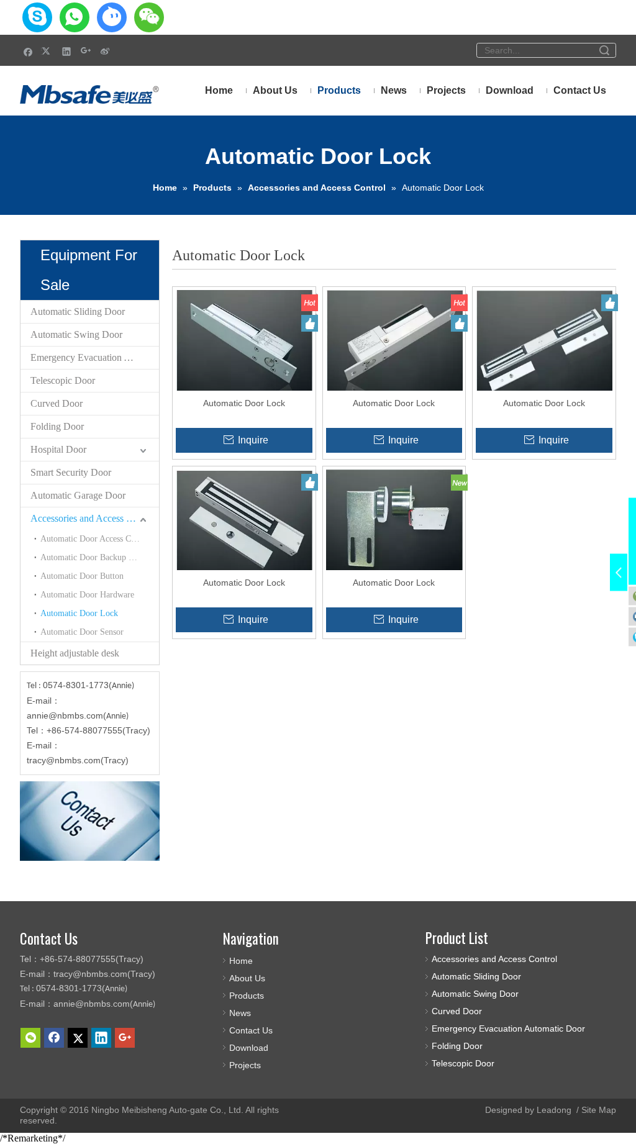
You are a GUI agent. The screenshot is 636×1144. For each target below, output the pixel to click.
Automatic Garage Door (77, 495)
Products (246, 996)
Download (248, 1048)
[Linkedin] (67, 51)
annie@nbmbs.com (65, 715)
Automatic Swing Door (76, 334)
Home (241, 961)
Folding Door (57, 426)
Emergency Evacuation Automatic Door (94, 357)
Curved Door (56, 403)
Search (604, 50)
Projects (245, 1065)
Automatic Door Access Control (96, 538)
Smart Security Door (70, 472)
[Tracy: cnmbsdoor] (112, 17)
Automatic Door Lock (79, 613)
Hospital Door (58, 449)
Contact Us (251, 1030)
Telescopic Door (62, 380)
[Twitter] (47, 51)
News (240, 1013)
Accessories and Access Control (93, 518)
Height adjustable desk (74, 653)
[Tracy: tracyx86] (37, 17)
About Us (247, 978)
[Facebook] (28, 51)
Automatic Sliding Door (77, 311)
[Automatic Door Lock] (244, 347)
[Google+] (86, 51)
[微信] (30, 1038)
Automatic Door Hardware (87, 594)
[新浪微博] (105, 51)
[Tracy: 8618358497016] (74, 17)
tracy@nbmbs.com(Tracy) (78, 760)
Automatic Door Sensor (82, 632)
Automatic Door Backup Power (95, 557)
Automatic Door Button (82, 576)
